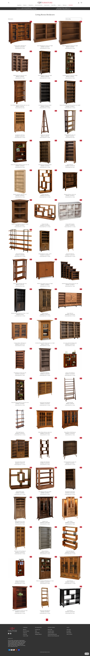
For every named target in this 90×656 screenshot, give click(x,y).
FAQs (36, 631)
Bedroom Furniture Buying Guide (53, 635)
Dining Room (31, 5)
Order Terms (69, 629)
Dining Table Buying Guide (52, 634)
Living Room (19, 5)
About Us (24, 629)
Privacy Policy (69, 632)
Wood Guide (50, 629)
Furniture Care (37, 629)
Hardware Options (51, 632)
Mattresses (65, 5)
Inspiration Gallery (51, 631)
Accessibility (69, 631)
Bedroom (25, 5)
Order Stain (25, 634)
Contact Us (25, 632)
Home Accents (46, 5)
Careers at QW (25, 635)
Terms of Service (69, 634)
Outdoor (59, 5)
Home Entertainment (38, 5)
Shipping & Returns (38, 634)
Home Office (53, 5)
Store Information (26, 631)
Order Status (37, 632)
